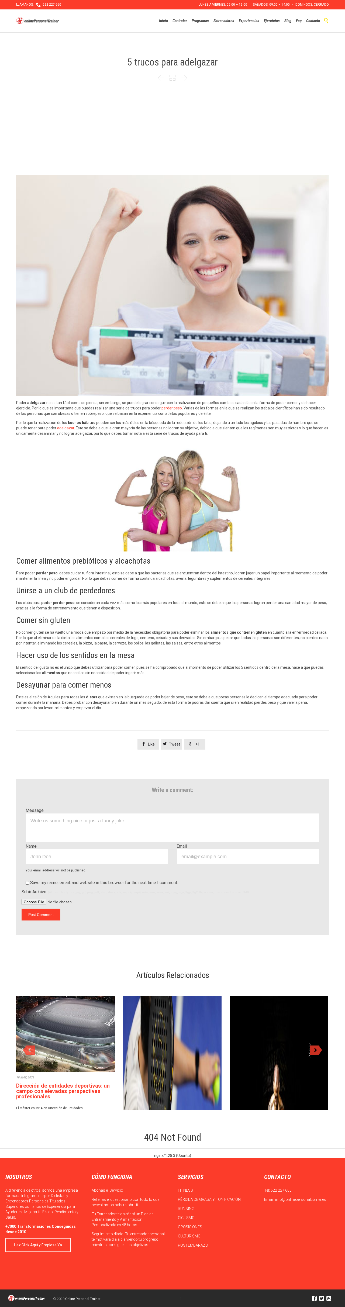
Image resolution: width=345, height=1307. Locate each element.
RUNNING (186, 1208)
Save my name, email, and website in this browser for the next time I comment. (103, 882)
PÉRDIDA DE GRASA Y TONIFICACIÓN (210, 1199)
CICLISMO (186, 1218)
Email (182, 846)
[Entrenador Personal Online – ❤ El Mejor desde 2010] (38, 20)
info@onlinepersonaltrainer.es (300, 1199)
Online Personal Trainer (83, 1299)
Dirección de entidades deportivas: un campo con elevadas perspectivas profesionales (63, 1091)
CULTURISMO (189, 1236)
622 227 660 (281, 1190)
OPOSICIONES (190, 1227)
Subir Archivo (136, 891)
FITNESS (186, 1190)
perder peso (171, 408)
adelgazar (65, 428)
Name (31, 846)
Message (35, 810)
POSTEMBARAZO (193, 1245)
